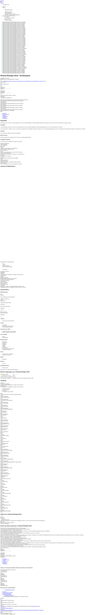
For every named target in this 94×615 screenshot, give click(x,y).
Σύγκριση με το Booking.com (7, 97)
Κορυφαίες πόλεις (6, 610)
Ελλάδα (28, 610)
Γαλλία (33, 610)
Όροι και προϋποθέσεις (21, 606)
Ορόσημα (25, 610)
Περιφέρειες (18, 610)
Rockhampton (10, 589)
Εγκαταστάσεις (5, 116)
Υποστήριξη (8, 606)
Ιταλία (30, 610)
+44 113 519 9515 (3, 608)
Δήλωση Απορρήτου (28, 606)
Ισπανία (35, 610)
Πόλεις (10, 610)
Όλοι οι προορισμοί (40, 610)
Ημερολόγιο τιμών (6, 114)
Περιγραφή (4, 113)
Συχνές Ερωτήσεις (13, 606)
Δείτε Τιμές (2, 272)
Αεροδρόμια (13, 610)
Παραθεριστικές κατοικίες (9, 595)
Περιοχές (21, 610)
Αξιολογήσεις (5, 118)
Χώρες (1, 610)
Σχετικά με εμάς (3, 606)
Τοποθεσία (4, 117)
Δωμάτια (4, 115)
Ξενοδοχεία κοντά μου (36, 606)
